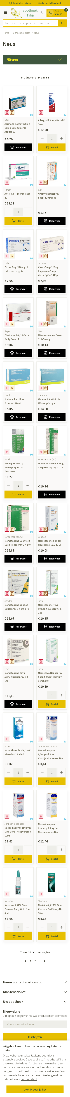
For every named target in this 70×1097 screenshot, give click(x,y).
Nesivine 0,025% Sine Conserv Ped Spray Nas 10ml (51, 909)
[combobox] (30, 23)
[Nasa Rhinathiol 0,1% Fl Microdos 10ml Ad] (18, 728)
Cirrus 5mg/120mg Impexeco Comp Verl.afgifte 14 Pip (48, 271)
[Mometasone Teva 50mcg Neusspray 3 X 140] (18, 650)
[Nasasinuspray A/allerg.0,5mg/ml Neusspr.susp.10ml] (52, 805)
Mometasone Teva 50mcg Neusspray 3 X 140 (16, 676)
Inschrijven (35, 1037)
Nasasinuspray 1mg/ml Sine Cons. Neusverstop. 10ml (18, 831)
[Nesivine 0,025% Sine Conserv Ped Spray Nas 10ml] (52, 882)
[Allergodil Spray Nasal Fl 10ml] (52, 101)
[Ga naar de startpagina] (24, 13)
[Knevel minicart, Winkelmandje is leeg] (50, 13)
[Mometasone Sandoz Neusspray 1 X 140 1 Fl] (52, 518)
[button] (35, 59)
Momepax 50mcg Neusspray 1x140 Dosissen (13, 467)
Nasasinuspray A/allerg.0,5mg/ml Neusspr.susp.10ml (48, 828)
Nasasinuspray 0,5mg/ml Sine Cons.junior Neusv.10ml (51, 754)
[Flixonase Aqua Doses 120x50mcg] (52, 313)
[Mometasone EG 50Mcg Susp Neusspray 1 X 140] (52, 441)
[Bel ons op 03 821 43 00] (42, 13)
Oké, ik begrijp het (35, 1089)
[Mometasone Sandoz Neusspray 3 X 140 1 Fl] (18, 582)
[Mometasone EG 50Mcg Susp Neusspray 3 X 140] (18, 518)
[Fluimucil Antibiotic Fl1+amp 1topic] (18, 377)
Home (6, 32)
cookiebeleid (29, 1079)
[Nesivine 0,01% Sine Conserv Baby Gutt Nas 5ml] (18, 882)
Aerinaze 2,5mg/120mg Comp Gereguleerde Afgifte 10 (17, 127)
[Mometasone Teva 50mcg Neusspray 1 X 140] (52, 582)
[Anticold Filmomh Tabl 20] (18, 171)
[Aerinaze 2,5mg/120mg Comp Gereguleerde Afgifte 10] (18, 101)
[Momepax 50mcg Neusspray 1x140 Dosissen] (18, 441)
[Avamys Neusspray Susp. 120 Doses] (52, 171)
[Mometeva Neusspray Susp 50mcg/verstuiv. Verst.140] (52, 650)
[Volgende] (43, 961)
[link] (26, 961)
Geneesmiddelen (21, 32)
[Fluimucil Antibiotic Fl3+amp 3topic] (52, 377)
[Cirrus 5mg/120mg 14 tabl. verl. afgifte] (18, 245)
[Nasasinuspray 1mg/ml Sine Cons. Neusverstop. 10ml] (18, 805)
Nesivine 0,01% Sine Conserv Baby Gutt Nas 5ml (17, 909)
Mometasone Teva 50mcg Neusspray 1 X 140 (50, 608)
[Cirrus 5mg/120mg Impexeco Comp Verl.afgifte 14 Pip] (52, 245)
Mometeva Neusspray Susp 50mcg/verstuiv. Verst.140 (50, 676)
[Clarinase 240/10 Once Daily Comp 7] (18, 313)
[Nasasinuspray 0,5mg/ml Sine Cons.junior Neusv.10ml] (52, 728)
